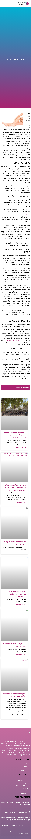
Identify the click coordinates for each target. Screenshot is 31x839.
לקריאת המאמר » (21, 447)
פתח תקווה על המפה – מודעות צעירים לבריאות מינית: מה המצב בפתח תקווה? (15, 435)
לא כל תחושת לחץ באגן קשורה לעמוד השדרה (15, 825)
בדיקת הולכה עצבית (13, 340)
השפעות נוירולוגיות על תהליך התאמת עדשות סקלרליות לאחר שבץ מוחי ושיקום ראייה (14, 487)
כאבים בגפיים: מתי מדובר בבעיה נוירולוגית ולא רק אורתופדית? (16, 594)
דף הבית (20, 56)
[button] (12, 4)
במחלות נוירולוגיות (24, 215)
